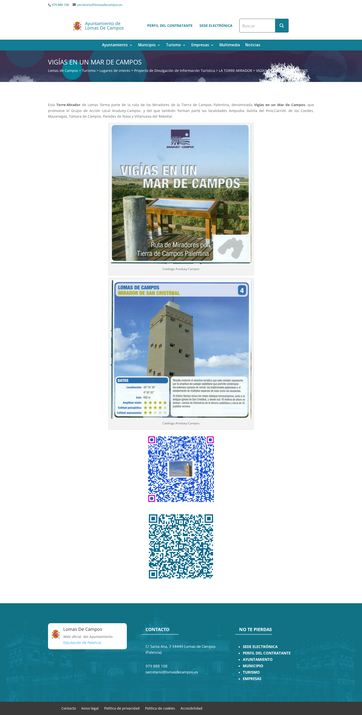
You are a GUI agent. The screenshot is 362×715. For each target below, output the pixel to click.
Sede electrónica (215, 25)
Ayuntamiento (115, 45)
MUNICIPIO (253, 665)
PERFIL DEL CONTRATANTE (267, 653)
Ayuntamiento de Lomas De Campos (104, 25)
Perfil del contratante (170, 25)
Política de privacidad (122, 708)
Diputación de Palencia (82, 642)
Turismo (173, 45)
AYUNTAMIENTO (258, 659)
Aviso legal (90, 708)
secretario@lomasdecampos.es (99, 5)
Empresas (200, 45)
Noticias (252, 45)
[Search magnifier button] (281, 25)
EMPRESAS (252, 678)
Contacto (68, 708)
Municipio (147, 45)
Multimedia (229, 45)
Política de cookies (160, 708)
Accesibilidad (191, 708)
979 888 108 (60, 5)
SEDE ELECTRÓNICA (260, 646)
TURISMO (251, 672)
